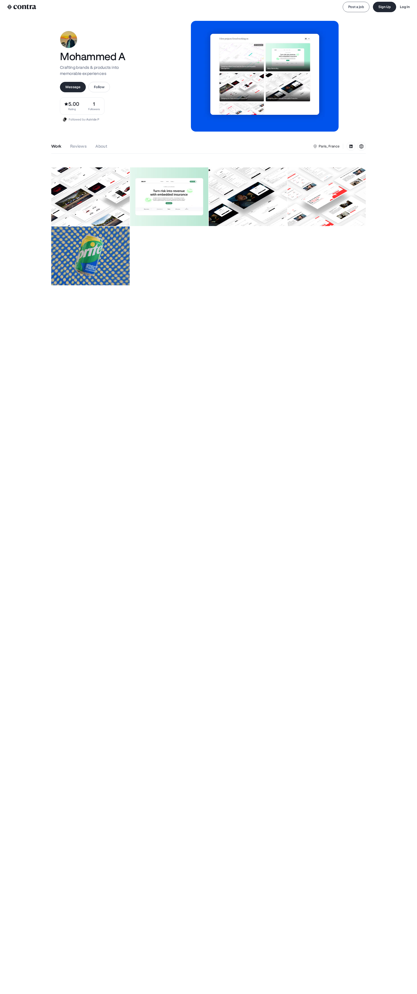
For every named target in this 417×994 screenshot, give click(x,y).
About (101, 146)
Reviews (78, 146)
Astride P (92, 119)
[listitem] (94, 106)
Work (56, 146)
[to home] (21, 7)
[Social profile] (351, 146)
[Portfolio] (361, 146)
